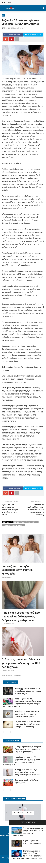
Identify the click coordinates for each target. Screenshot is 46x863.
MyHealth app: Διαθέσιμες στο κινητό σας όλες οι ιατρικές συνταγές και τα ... (10, 510)
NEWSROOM (6, 28)
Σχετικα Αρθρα (7, 522)
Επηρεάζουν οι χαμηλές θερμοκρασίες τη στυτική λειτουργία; (17, 570)
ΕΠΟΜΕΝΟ (17, 675)
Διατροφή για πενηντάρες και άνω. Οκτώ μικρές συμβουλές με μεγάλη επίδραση (28, 749)
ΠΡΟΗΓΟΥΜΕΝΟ (7, 675)
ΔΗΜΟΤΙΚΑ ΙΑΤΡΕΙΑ (7, 835)
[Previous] (5, 732)
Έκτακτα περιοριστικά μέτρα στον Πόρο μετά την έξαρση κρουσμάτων (27, 832)
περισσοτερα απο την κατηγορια (13, 525)
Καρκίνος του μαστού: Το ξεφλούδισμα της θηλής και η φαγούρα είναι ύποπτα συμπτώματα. (21, 761)
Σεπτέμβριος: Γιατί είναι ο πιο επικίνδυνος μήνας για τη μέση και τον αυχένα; (28, 691)
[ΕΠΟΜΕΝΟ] (8, 732)
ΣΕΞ (3, 15)
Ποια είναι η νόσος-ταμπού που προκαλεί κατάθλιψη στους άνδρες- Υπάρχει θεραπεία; (21, 616)
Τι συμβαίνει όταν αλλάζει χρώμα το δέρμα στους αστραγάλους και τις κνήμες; (27, 772)
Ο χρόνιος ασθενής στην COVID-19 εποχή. (32, 842)
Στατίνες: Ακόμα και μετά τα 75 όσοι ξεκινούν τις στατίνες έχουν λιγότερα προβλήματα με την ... (28, 855)
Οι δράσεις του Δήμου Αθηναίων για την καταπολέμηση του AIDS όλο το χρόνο (21, 663)
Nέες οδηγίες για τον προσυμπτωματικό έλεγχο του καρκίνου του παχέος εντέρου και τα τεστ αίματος (22, 702)
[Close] (11, 822)
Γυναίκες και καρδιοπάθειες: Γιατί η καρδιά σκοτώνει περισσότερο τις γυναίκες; (35, 510)
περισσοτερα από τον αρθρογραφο (26, 522)
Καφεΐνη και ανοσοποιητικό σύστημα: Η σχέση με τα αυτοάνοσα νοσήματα (27, 714)
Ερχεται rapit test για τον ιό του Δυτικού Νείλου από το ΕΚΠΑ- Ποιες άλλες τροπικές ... (29, 724)
